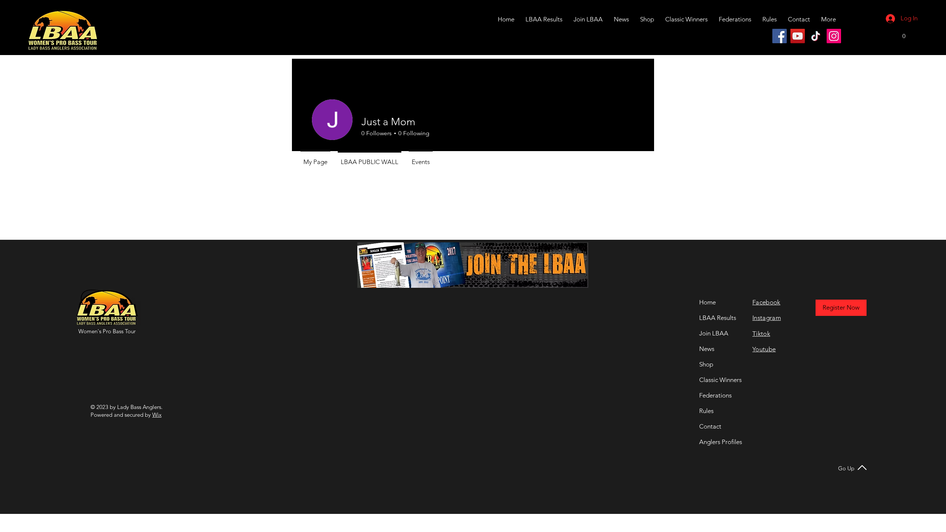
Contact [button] (710, 426)
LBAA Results (717, 317)
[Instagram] (834, 36)
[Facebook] (779, 36)
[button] (799, 19)
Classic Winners (719, 379)
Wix (156, 414)
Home (707, 302)
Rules (706, 411)
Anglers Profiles (719, 442)
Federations (715, 395)
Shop (706, 364)
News (706, 348)
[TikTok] (816, 36)
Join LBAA (713, 333)
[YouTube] (797, 36)
